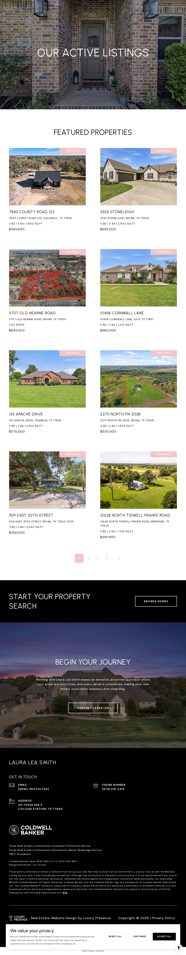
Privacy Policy (163, 918)
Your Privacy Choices (93, 950)
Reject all (115, 936)
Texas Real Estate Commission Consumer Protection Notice (50, 845)
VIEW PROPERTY (47, 191)
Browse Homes (156, 601)
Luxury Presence (97, 918)
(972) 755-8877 (68, 861)
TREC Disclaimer (20, 854)
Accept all (164, 936)
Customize (139, 936)
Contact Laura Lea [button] (93, 708)
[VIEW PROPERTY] (47, 188)
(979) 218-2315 (113, 789)
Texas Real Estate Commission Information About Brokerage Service (55, 850)
